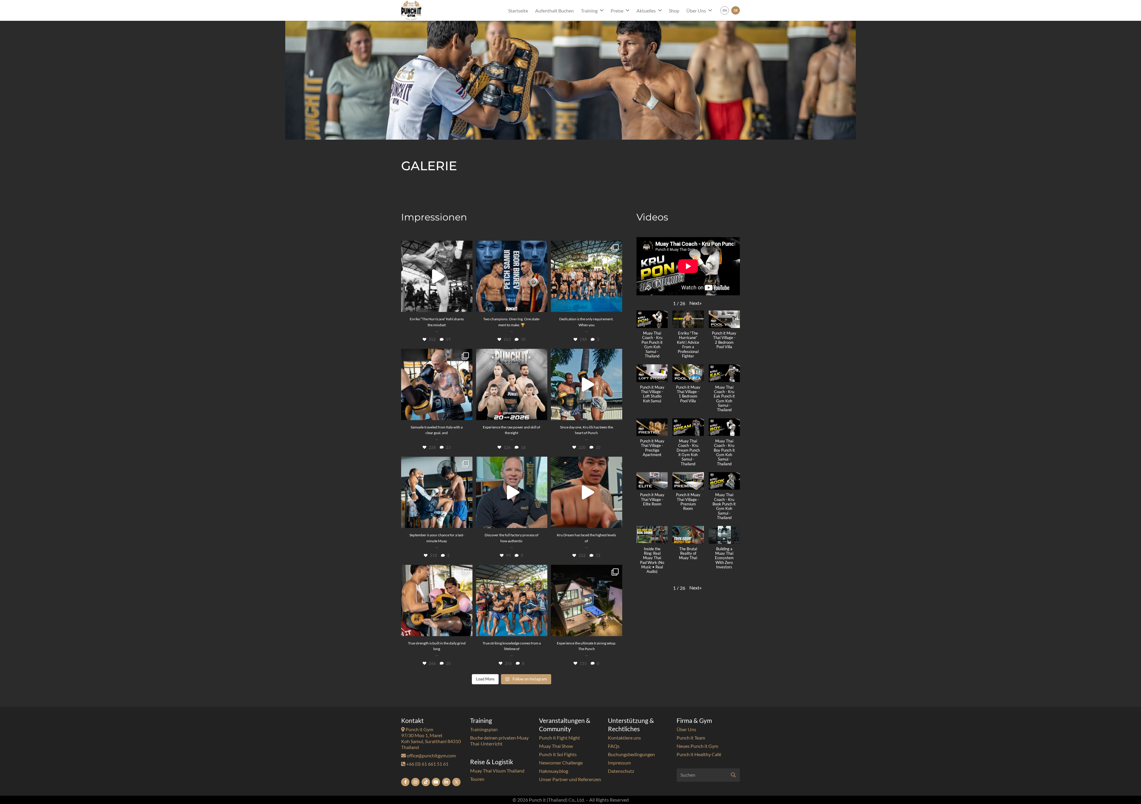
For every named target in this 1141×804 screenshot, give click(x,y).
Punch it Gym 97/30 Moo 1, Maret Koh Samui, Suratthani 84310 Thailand (431, 738)
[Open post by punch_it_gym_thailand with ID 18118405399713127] (436, 276)
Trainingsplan (484, 729)
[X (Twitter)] (456, 782)
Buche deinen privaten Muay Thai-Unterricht (499, 740)
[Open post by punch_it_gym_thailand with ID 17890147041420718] (586, 492)
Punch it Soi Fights (558, 754)
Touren (477, 779)
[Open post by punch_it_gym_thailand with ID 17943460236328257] (436, 384)
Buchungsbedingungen (631, 754)
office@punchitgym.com (431, 755)
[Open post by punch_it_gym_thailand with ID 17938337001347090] (511, 492)
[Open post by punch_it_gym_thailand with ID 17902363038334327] (436, 492)
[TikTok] (426, 782)
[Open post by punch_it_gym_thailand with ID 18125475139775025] (511, 600)
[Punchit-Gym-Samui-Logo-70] (411, 10)
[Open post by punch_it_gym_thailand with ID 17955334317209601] (586, 276)
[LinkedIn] (446, 782)
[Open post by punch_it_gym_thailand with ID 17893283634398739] (511, 384)
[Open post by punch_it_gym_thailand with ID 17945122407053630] (436, 600)
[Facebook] (405, 782)
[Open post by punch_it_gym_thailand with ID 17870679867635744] (511, 276)
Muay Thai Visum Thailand (497, 770)
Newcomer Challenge (561, 762)
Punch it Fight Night (559, 737)
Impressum (619, 762)
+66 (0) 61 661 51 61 (426, 764)
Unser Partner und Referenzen (570, 779)
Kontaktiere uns (624, 737)
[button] (601, 10)
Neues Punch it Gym (697, 746)
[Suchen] (733, 775)
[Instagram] (415, 782)
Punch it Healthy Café (699, 754)
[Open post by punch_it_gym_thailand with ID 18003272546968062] (586, 384)
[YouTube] (436, 782)
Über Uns (686, 729)
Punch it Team (691, 737)
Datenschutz (621, 771)
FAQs (614, 746)
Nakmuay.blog (553, 771)
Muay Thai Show (556, 746)
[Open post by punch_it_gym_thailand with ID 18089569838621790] (586, 600)
